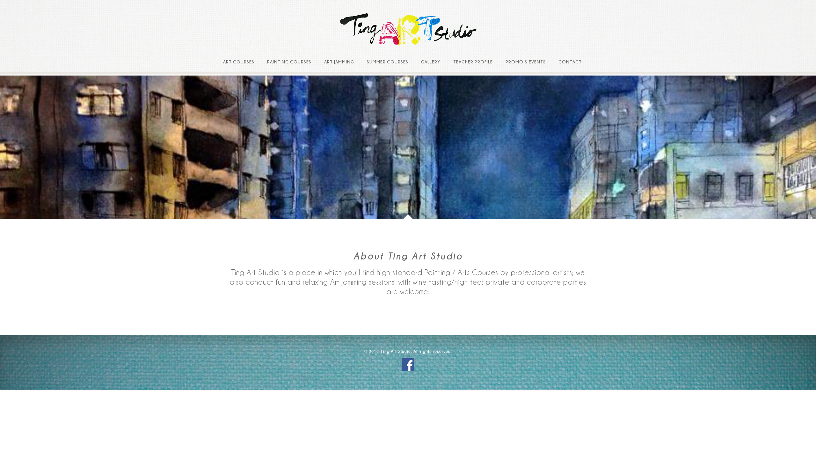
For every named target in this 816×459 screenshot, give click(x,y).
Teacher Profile (473, 61)
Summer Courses (387, 61)
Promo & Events (526, 61)
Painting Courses (289, 61)
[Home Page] (408, 30)
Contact (570, 61)
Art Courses (238, 61)
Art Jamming (339, 61)
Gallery (431, 61)
